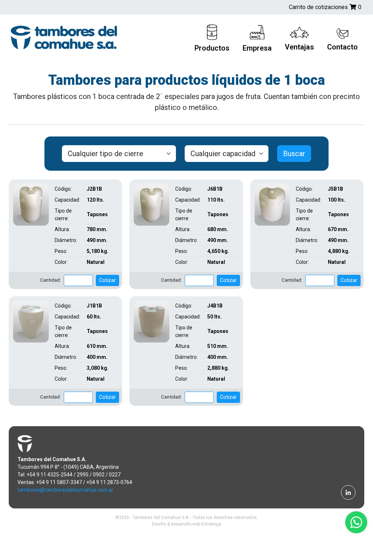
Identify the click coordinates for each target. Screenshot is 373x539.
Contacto (342, 47)
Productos (212, 48)
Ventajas (299, 47)
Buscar (294, 153)
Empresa (257, 48)
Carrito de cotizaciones (325, 7)
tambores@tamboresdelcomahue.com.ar (65, 490)
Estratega (211, 524)
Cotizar (107, 280)
